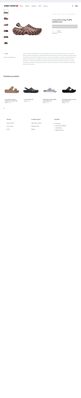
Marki (39, 6)
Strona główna (54, 14)
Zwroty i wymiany (10, 126)
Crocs (56, 33)
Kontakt (8, 129)
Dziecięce (34, 6)
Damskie (27, 6)
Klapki (63, 14)
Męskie (21, 6)
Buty (61, 14)
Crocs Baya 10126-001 (28, 99)
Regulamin (33, 129)
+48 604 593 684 (59, 127)
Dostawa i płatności (10, 123)
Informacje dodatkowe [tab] (9, 57)
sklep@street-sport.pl (60, 130)
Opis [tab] (6, 53)
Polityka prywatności (35, 126)
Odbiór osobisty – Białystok (36, 123)
